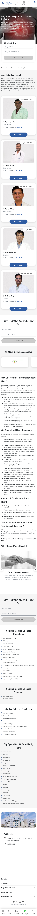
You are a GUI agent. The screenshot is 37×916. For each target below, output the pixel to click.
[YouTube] (23, 902)
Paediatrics (5, 792)
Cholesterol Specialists (8, 716)
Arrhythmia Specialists (8, 729)
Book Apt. (16, 914)
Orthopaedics (6, 763)
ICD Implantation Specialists (9, 734)
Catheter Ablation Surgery (9, 663)
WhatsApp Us (25, 914)
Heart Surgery (6, 668)
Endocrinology (6, 795)
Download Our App (6, 896)
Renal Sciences (6, 768)
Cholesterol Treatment (8, 698)
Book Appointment (18, 135)
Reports (23, 4)
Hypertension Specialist (8, 721)
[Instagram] (20, 902)
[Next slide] (35, 569)
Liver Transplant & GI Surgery (10, 801)
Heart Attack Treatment (8, 696)
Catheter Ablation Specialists (10, 718)
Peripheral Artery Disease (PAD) (10, 679)
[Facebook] (13, 902)
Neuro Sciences (6, 757)
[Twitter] (16, 902)
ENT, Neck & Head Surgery (9, 779)
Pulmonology (6, 790)
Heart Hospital (22, 68)
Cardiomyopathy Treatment (9, 652)
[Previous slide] (1, 569)
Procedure (13, 68)
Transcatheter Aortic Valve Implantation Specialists (15, 726)
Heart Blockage (6, 670)
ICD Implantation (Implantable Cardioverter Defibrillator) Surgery (18, 665)
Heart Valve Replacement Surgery (11, 654)
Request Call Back (18, 58)
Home (2, 68)
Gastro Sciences (6, 760)
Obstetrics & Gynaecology (9, 765)
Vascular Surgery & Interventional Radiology (13, 803)
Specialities (4, 883)
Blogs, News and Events (8, 887)
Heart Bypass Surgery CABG (9, 638)
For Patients (4, 879)
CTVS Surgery (6, 641)
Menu (3, 914)
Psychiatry (5, 787)
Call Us (33, 914)
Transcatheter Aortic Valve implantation (12, 676)
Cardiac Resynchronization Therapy (11, 649)
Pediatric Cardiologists (8, 724)
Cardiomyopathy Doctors (9, 732)
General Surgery (6, 771)
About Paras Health (6, 892)
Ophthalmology (6, 798)
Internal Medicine (7, 782)
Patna (7, 68)
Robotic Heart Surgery (8, 646)
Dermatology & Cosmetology (10, 776)
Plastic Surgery (6, 773)
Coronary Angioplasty (8, 644)
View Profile (19, 127)
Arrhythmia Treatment (8, 673)
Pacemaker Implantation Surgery (10, 660)
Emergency (17, 4)
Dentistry (5, 784)
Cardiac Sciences (7, 752)
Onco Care (5, 754)
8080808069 (11, 844)
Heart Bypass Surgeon (8, 713)
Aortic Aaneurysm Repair (9, 657)
